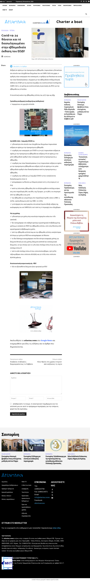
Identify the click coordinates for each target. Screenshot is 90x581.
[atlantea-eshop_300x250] (45, 304)
